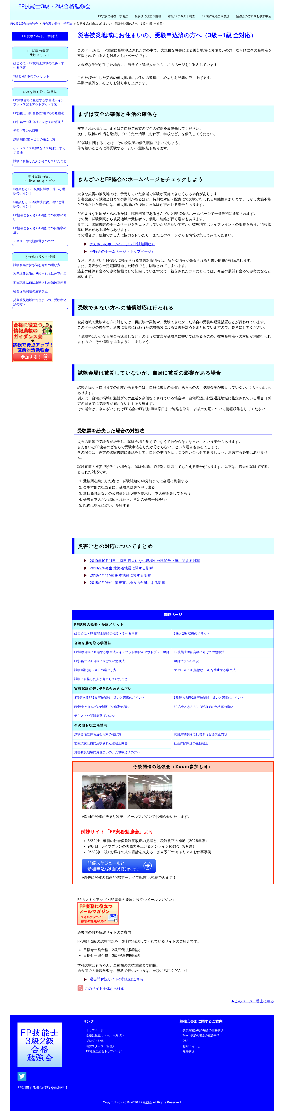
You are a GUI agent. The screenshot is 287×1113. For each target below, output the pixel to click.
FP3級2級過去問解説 (215, 16)
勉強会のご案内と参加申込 (253, 16)
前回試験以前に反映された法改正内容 (40, 282)
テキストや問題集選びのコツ (33, 241)
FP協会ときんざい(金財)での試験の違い (39, 217)
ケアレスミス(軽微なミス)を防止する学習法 (39, 150)
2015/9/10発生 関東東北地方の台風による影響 (127, 582)
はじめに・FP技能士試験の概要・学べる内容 (38, 65)
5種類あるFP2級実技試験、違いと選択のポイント (39, 204)
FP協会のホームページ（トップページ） (122, 251)
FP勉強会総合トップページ (104, 1051)
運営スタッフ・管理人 (100, 1046)
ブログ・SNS (95, 1040)
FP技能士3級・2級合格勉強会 (54, 6)
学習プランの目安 (25, 130)
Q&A (186, 1040)
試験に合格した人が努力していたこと (40, 161)
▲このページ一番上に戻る (252, 1001)
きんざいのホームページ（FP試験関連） (122, 244)
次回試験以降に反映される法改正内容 (40, 274)
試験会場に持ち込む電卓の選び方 (36, 265)
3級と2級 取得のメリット (31, 76)
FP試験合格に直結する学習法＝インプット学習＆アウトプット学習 (38, 102)
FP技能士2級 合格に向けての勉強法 (38, 122)
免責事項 (188, 1051)
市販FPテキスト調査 (181, 16)
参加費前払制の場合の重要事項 (203, 1030)
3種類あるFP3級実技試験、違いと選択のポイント (39, 191)
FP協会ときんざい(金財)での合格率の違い (39, 230)
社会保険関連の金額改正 (30, 291)
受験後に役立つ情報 (148, 16)
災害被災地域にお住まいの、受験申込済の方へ (40, 302)
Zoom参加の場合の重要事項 (201, 1035)
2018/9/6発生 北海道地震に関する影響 (121, 568)
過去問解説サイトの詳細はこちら (117, 979)
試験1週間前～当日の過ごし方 (34, 139)
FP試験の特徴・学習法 (113, 16)
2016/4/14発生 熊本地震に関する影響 (120, 575)
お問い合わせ (191, 1046)
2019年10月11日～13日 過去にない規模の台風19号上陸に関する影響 (145, 560)
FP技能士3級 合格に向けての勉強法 (38, 113)
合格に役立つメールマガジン (105, 1035)
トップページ (95, 1030)
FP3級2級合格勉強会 (24, 23)
